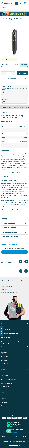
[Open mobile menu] (27, 3)
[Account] (21, 3)
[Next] (27, 107)
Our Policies (4, 376)
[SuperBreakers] (7, 3)
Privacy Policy (15, 437)
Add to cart (22, 73)
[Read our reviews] (14, 430)
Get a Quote (5, 356)
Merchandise (5, 364)
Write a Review (17, 252)
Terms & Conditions (4, 437)
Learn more (7, 101)
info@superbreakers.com (9, 293)
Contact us (7, 337)
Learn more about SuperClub (10, 173)
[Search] (26, 7)
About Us (4, 402)
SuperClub (4, 353)
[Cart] (24, 3)
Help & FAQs (5, 387)
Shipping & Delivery (7, 383)
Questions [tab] (13, 244)
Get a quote (7, 92)
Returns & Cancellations (8, 379)
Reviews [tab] (4, 244)
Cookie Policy (24, 437)
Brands (3, 406)
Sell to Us (4, 360)
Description (7, 107)
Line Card (4, 410)
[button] (17, 425)
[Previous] (20, 261)
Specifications (18, 107)
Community (4, 398)
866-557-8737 (6, 290)
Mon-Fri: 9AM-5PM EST (8, 287)
